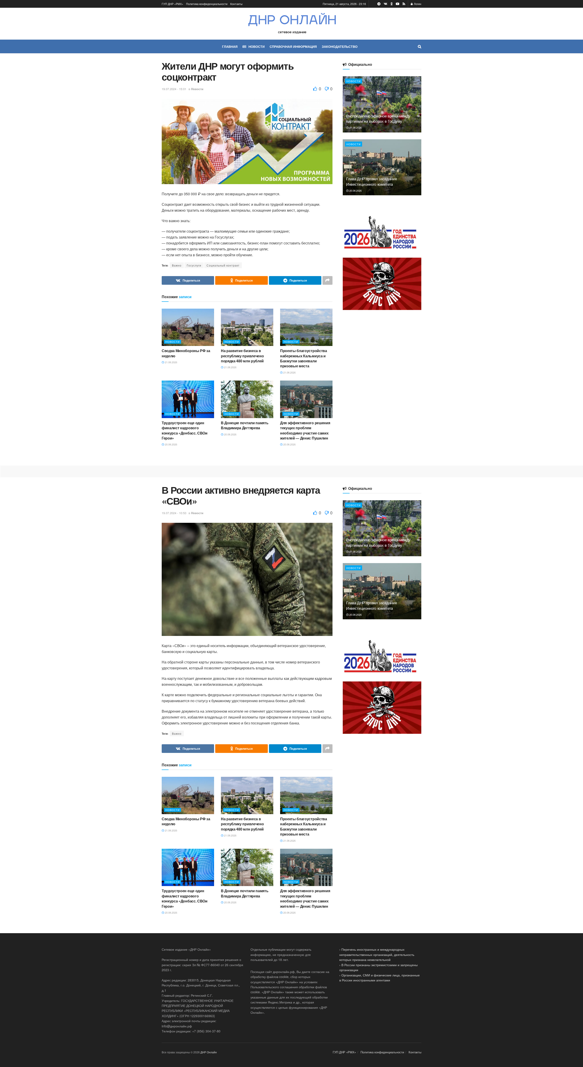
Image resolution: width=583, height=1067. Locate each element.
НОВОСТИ (256, 46)
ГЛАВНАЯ (230, 46)
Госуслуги (194, 265)
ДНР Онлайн (208, 1052)
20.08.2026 (170, 444)
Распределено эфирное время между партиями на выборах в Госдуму (378, 118)
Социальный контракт (223, 265)
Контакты (236, 4)
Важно (177, 265)
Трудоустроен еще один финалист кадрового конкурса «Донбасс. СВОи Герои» (184, 430)
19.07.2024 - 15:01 (174, 89)
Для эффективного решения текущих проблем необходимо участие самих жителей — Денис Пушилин (305, 430)
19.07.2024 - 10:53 (174, 513)
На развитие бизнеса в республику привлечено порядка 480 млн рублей (242, 355)
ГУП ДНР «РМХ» (172, 4)
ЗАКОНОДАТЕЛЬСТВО (340, 46)
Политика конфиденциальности (207, 4)
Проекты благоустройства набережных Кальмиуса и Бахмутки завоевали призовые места (303, 358)
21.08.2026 (170, 362)
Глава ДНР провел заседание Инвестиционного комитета (371, 181)
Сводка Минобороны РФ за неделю (186, 353)
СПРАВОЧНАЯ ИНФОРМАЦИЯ (293, 46)
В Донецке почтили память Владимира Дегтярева (244, 425)
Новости (197, 89)
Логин (417, 4)
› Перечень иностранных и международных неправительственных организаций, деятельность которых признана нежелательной (376, 954)
